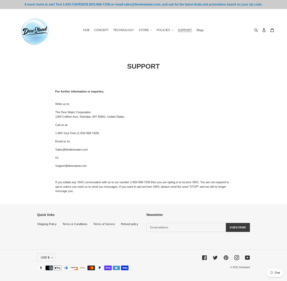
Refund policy (129, 224)
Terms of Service (104, 224)
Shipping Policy (47, 224)
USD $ (45, 257)
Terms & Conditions (74, 224)
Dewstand (244, 267)
